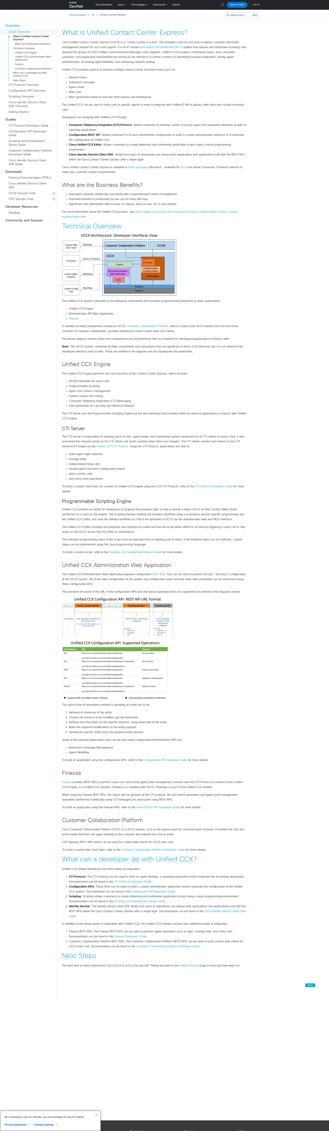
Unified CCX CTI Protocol (112, 446)
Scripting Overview (21, 96)
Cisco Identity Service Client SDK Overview (27, 104)
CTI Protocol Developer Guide (28, 125)
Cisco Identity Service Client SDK (27, 185)
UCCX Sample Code (22, 193)
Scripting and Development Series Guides (135, 552)
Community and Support (24, 220)
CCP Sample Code (21, 199)
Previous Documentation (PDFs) (30, 177)
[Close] (96, 1115)
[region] (50, 1120)
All (93, 15)
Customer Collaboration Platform (33, 69)
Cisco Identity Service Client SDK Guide (27, 162)
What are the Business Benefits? (33, 44)
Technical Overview (24, 48)
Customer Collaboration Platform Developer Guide (30, 152)
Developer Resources (21, 206)
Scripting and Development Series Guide (27, 143)
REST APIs (158, 574)
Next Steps (19, 80)
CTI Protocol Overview (24, 85)
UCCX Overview (19, 31)
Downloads (13, 171)
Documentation (77, 15)
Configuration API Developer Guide (28, 133)
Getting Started (19, 112)
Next (310, 985)
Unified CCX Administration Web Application (33, 58)
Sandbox (14, 212)
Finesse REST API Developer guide (158, 807)
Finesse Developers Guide (130, 936)
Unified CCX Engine (26, 53)
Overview (12, 25)
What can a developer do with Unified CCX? (30, 74)
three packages (138, 167)
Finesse (19, 64)
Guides (10, 119)
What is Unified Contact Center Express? (31, 38)
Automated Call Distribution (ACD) (161, 47)
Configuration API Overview (27, 90)
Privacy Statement (15, 1124)
